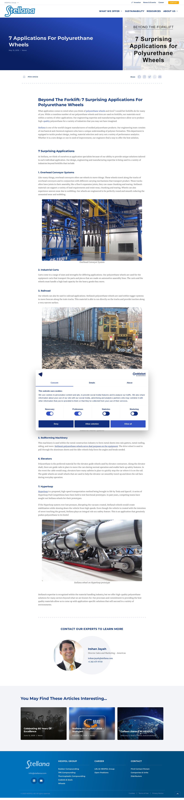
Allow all (128, 424)
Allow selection (92, 424)
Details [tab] (92, 383)
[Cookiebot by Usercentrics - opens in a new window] (135, 374)
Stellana (42, 127)
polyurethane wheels (95, 111)
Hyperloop (43, 491)
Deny (56, 424)
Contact (136, 761)
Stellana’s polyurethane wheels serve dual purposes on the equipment (86, 446)
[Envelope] (41, 780)
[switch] (77, 413)
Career (99, 761)
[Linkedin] (34, 780)
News (24, 50)
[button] (111, 11)
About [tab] (129, 383)
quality (46, 121)
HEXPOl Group (67, 761)
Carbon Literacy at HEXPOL (137, 731)
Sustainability (149, 735)
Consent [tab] (54, 383)
